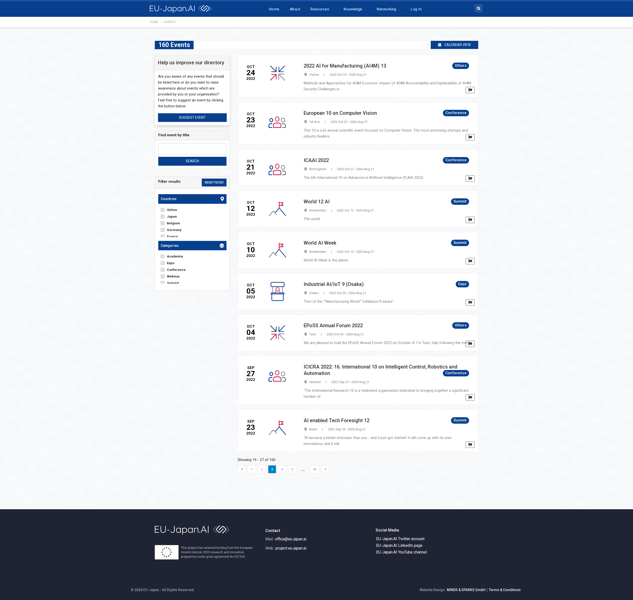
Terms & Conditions (505, 590)
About (295, 9)
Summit (173, 283)
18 (314, 469)
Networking (386, 9)
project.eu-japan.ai (290, 548)
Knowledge (353, 9)
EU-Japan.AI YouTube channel (401, 552)
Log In (416, 9)
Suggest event (192, 117)
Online (172, 210)
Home (274, 9)
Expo (170, 263)
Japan (172, 216)
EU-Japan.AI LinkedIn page (399, 545)
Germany (174, 230)
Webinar (173, 276)
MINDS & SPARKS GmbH (466, 590)
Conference (176, 270)
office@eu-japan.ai (290, 539)
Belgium (173, 223)
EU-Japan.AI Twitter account (400, 538)
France (172, 236)
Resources (320, 9)
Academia (175, 256)
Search (192, 161)
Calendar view (457, 45)
